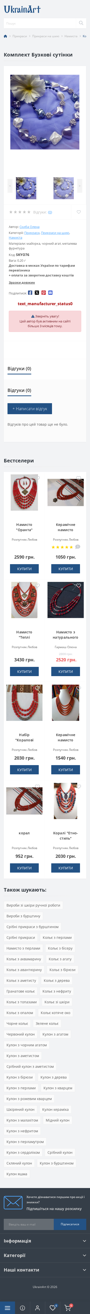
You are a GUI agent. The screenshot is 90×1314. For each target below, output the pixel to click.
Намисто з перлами (23, 948)
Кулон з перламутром (25, 1141)
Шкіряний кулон (20, 1109)
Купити (24, 568)
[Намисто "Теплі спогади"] (24, 603)
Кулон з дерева (53, 1077)
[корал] (24, 804)
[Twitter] (37, 292)
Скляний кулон (19, 1163)
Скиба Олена (30, 226)
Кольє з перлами (57, 937)
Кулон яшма (16, 1174)
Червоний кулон (20, 1034)
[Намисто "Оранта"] (24, 495)
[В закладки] (37, 478)
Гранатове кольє (20, 991)
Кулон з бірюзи (19, 1077)
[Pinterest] (44, 292)
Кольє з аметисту (21, 980)
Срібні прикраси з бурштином (32, 926)
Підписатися (70, 1224)
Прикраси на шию (45, 36)
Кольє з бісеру (60, 948)
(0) (50, 212)
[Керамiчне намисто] (66, 706)
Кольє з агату (60, 959)
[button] (37, 1308)
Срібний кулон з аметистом (30, 1066)
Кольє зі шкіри (57, 1002)
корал (24, 833)
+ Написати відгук (29, 408)
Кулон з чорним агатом (26, 1045)
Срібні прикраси (20, 937)
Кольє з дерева (57, 980)
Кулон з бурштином (57, 1163)
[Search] (81, 23)
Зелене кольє (47, 1023)
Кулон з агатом (55, 1034)
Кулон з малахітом (22, 1120)
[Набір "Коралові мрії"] (24, 706)
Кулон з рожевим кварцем (29, 1098)
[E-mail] (50, 292)
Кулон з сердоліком (23, 1152)
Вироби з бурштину (23, 916)
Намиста (71, 36)
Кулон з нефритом (22, 1131)
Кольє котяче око (55, 1012)
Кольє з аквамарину (23, 959)
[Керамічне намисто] (66, 495)
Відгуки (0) (19, 368)
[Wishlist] (78, 212)
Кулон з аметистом (22, 1055)
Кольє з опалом (19, 1012)
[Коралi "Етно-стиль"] (66, 804)
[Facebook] (30, 292)
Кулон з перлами (21, 1088)
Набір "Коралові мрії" (24, 740)
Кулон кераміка (55, 1109)
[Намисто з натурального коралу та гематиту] (66, 603)
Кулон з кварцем (58, 1088)
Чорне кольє (17, 1023)
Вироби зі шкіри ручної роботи (33, 905)
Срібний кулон (60, 1152)
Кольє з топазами (21, 1002)
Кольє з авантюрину (24, 969)
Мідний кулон (58, 1120)
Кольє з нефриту (56, 991)
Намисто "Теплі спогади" (24, 637)
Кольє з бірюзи (63, 969)
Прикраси (19, 36)
